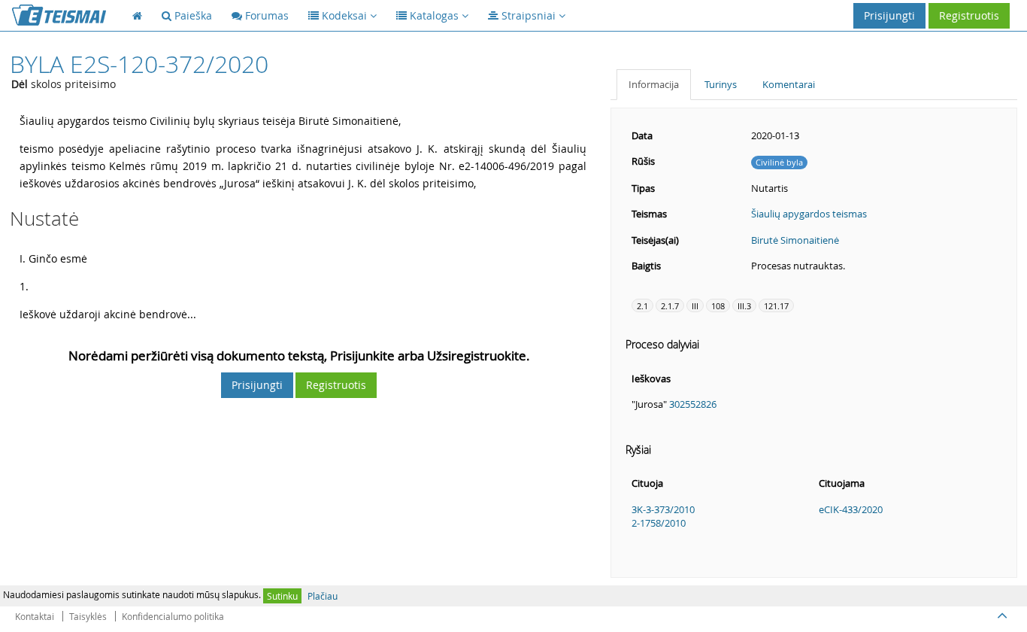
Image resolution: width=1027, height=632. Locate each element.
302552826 (692, 404)
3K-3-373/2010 (663, 509)
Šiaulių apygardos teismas (809, 213)
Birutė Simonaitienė (795, 240)
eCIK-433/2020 (851, 509)
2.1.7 (670, 305)
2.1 (642, 305)
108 (718, 305)
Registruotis (969, 15)
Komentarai (788, 84)
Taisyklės (88, 616)
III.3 (744, 305)
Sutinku (282, 596)
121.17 (776, 305)
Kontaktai (34, 616)
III (695, 305)
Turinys (720, 84)
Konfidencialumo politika (173, 616)
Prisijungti (889, 15)
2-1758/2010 (659, 523)
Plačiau (322, 596)
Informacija (654, 84)
